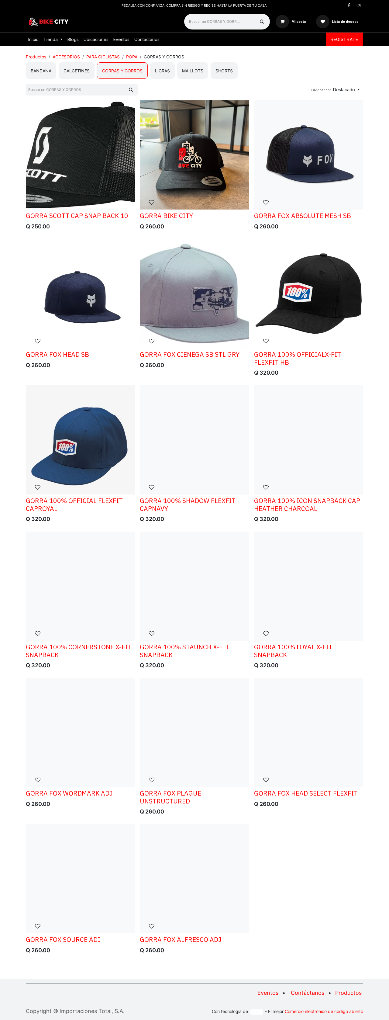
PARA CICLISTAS (103, 56)
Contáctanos (307, 993)
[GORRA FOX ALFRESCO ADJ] (194, 878)
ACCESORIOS (66, 56)
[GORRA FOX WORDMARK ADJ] (80, 732)
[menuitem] (33, 39)
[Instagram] (358, 5)
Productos (36, 56)
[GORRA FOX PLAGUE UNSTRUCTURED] (194, 732)
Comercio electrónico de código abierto (324, 1011)
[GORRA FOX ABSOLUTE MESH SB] (308, 155)
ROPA (131, 56)
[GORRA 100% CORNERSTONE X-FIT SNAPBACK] (80, 586)
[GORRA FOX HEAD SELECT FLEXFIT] (308, 732)
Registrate (344, 39)
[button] (335, 89)
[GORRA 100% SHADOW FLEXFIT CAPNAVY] (194, 439)
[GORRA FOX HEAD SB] (80, 293)
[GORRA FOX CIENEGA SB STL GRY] (194, 293)
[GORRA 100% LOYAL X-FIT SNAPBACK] (308, 586)
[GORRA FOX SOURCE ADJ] (80, 878)
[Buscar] (262, 21)
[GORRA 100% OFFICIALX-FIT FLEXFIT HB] (308, 293)
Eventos (267, 993)
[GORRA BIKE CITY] (194, 155)
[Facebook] (349, 5)
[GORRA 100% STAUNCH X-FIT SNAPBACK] (194, 586)
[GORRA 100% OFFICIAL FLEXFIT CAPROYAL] (80, 439)
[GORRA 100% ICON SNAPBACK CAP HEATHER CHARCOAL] (308, 439)
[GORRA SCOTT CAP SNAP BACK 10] (80, 155)
